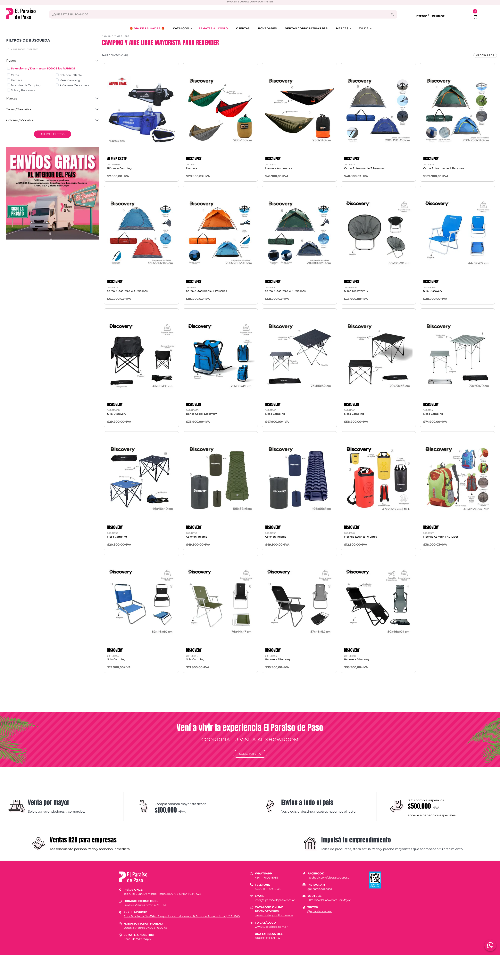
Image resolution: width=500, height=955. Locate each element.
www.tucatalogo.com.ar (271, 926)
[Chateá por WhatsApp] (490, 945)
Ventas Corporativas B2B (306, 28)
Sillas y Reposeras (23, 90)
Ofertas (243, 28)
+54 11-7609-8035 (266, 877)
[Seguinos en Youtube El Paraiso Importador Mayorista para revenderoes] (304, 896)
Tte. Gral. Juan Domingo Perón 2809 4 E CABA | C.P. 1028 (162, 894)
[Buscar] (392, 14)
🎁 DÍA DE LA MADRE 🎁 (147, 28)
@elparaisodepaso (319, 889)
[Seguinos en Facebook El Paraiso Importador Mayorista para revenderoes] (304, 873)
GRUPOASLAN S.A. (267, 938)
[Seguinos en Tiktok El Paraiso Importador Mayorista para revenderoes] (304, 907)
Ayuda (363, 28)
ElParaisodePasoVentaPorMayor (329, 900)
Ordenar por (485, 55)
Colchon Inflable (71, 75)
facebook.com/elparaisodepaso (328, 877)
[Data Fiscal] (375, 879)
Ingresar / (422, 15)
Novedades (267, 28)
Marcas (342, 28)
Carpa (15, 75)
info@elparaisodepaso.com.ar (275, 900)
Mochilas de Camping (26, 85)
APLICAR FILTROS (52, 134)
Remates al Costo (213, 28)
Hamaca (16, 80)
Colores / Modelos (20, 120)
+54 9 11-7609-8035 (267, 889)
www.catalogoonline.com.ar (274, 915)
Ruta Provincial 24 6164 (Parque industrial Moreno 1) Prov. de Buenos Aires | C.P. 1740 (182, 916)
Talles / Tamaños (19, 109)
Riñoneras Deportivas (74, 85)
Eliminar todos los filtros (22, 49)
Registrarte (437, 15)
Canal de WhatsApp (137, 939)
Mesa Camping (70, 80)
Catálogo (181, 28)
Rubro (11, 60)
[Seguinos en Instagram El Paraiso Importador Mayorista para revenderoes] (304, 885)
